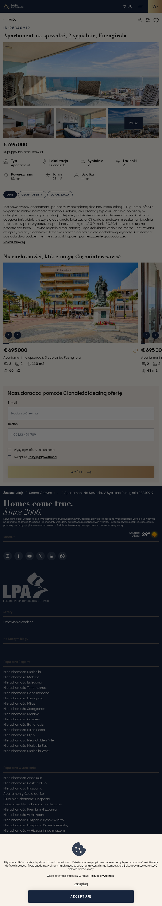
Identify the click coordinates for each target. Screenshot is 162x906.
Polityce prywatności (102, 876)
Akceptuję (81, 896)
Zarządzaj (81, 884)
